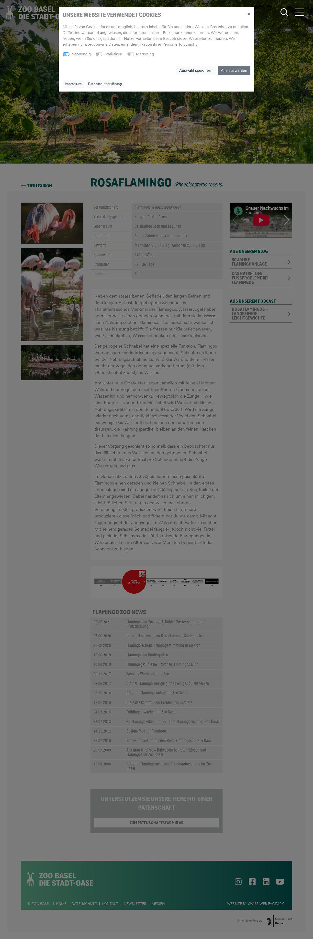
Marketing (145, 54)
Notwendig (81, 54)
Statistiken (113, 54)
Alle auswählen (234, 70)
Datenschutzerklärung (105, 84)
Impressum (73, 84)
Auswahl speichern (195, 70)
